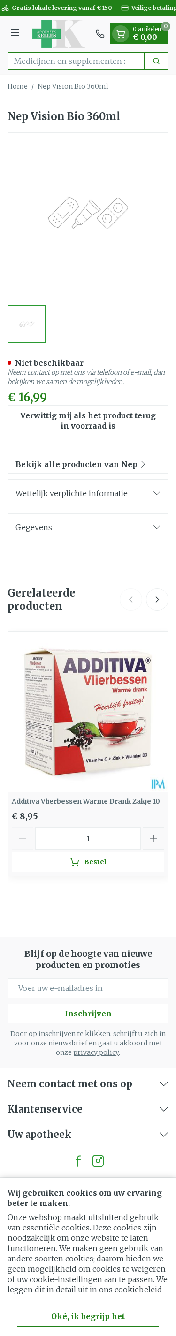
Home (18, 86)
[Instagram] (98, 1161)
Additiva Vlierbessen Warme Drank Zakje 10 (86, 801)
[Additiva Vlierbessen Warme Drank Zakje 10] (88, 712)
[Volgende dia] (157, 599)
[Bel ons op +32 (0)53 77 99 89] (100, 33)
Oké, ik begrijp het (88, 1316)
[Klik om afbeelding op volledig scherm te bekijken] (88, 213)
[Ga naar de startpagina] (59, 34)
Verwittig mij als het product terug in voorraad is (88, 420)
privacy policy (96, 1052)
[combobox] (76, 61)
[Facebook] (78, 1161)
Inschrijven (88, 1013)
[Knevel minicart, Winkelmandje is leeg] (120, 33)
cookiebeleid (138, 1289)
